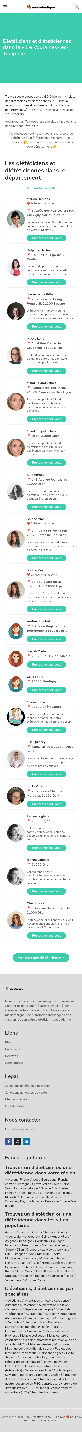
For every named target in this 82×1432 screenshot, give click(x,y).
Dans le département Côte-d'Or (37, 107)
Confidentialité (15, 1106)
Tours (69, 1276)
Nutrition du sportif (39, 1348)
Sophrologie (62, 1370)
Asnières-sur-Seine (35, 1236)
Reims (39, 1267)
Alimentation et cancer (20, 1305)
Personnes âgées (51, 1353)
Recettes (11, 1056)
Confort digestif (65, 1318)
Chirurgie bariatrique (38, 1318)
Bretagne (23, 1184)
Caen (35, 1245)
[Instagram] (17, 1141)
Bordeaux (41, 1241)
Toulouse (41, 1276)
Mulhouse (46, 1258)
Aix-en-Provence (17, 1232)
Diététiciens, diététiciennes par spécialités (39, 1291)
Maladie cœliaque (32, 1335)
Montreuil (30, 1258)
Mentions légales (17, 1099)
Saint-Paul (64, 1271)
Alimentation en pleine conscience (45, 1300)
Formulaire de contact (20, 1129)
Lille (8, 1254)
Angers (50, 1232)
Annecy (62, 1232)
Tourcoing (56, 1276)
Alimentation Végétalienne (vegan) (29, 1309)
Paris (69, 1263)
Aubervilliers (60, 1236)
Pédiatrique (29, 1353)
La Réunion (46, 1193)
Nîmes (45, 1263)
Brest (26, 1245)
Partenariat (12, 1049)
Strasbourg (12, 1276)
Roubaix (64, 1267)
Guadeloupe (29, 1188)
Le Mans (63, 1249)
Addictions (12, 1300)
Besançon (25, 1241)
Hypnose (11, 1335)
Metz (56, 1254)
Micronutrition (14, 1348)
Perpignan (12, 1267)
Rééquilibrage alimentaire (22, 1362)
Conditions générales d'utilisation (27, 1086)
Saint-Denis (25, 1271)
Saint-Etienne (44, 1271)
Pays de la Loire (31, 1201)
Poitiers (26, 1267)
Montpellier (13, 1258)
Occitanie (11, 1201)
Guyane (46, 1188)
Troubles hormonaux (46, 1392)
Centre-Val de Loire (45, 1184)
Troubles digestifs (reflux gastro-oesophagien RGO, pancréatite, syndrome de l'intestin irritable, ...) (41, 1383)
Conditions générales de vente (26, 1092)
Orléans (58, 1263)
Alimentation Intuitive (53, 1305)
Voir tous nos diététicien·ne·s (41, 957)
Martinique (63, 1193)
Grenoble (32, 1249)
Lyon (31, 1254)
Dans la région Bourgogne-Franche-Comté (36, 103)
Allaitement (34, 1314)
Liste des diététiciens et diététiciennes (40, 98)
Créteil (9, 1249)
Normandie (27, 1197)
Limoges (19, 1254)
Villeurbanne (13, 1280)
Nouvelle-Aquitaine (50, 1197)
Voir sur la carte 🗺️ (41, 188)
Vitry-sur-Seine (35, 1280)
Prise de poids (29, 1357)
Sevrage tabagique (38, 1370)
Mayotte (11, 1197)
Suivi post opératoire (19, 1375)
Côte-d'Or (31, 126)
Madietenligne (42, 1417)
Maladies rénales (40, 1344)
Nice (36, 1263)
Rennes (51, 1267)
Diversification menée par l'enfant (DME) (33, 1327)
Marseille (43, 1254)
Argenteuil (12, 1236)
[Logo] (41, 6)
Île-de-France (26, 1193)
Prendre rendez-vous (46, 238)
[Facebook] (8, 1141)
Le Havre (48, 1249)
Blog (8, 1042)
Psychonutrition (52, 1357)
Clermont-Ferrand (54, 1245)
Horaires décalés (56, 1331)
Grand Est (12, 1188)
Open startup (14, 1063)
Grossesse (34, 1331)
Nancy (59, 1258)
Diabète (53, 1322)
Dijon (20, 1249)
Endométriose (14, 1331)
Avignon (10, 1241)
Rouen (9, 1271)
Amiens (36, 1232)
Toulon (27, 1276)
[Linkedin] (26, 1141)
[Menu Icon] (5, 7)
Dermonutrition (35, 1322)
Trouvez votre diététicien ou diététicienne (33, 96)
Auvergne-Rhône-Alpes (22, 1179)
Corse (66, 1184)
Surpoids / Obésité (49, 1375)
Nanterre (11, 1263)
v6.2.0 (54, 1420)
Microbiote (62, 1344)
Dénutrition (14, 1322)
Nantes (25, 1263)
